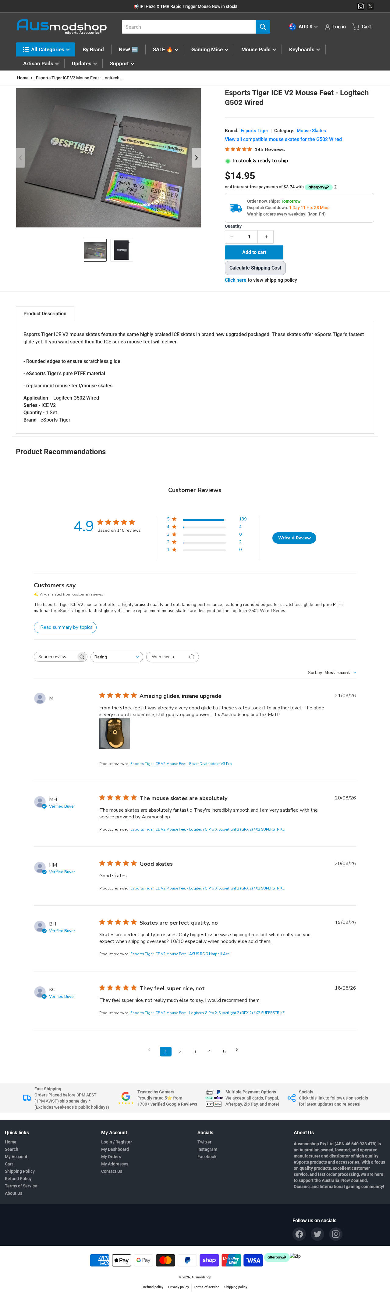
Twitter (204, 1141)
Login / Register (116, 1141)
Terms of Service (21, 1185)
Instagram (207, 1149)
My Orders (111, 1156)
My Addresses (114, 1163)
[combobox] (193, 27)
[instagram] (335, 1234)
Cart (9, 1163)
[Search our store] (263, 27)
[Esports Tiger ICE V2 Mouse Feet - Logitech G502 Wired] (95, 250)
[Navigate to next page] (239, 1050)
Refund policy (153, 1287)
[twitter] (317, 1234)
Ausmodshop (201, 1277)
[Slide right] (196, 158)
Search (11, 1149)
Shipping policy (235, 1287)
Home (10, 1141)
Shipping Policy (20, 1171)
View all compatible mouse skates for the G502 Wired (283, 139)
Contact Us (111, 1171)
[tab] (45, 313)
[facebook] (299, 1234)
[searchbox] (55, 656)
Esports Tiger (254, 130)
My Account (16, 1156)
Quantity (233, 226)
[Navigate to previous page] (151, 1050)
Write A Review (294, 538)
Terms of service (206, 1287)
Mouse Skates (311, 130)
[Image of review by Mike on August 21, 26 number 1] (114, 733)
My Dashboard (115, 1149)
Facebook (206, 1156)
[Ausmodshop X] (370, 6)
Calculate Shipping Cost (255, 268)
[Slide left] (20, 158)
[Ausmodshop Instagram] (361, 6)
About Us (13, 1193)
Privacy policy (178, 1287)
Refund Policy (18, 1178)
